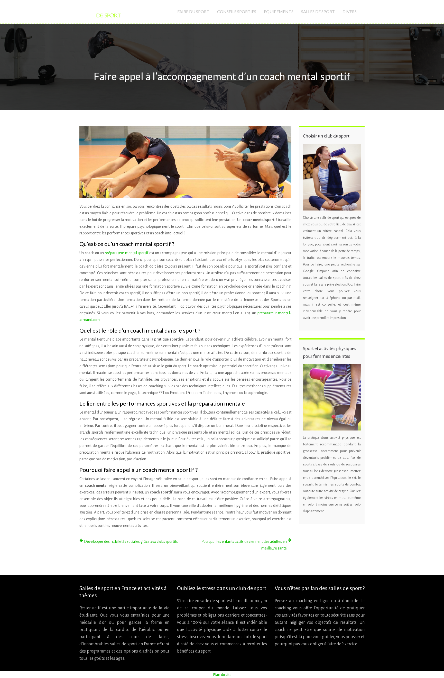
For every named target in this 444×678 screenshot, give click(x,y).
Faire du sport (193, 11)
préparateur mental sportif (126, 253)
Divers (350, 11)
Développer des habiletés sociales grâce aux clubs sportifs (131, 541)
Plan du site (222, 675)
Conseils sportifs (236, 11)
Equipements (278, 11)
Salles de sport (318, 11)
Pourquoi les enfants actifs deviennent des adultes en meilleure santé (244, 544)
